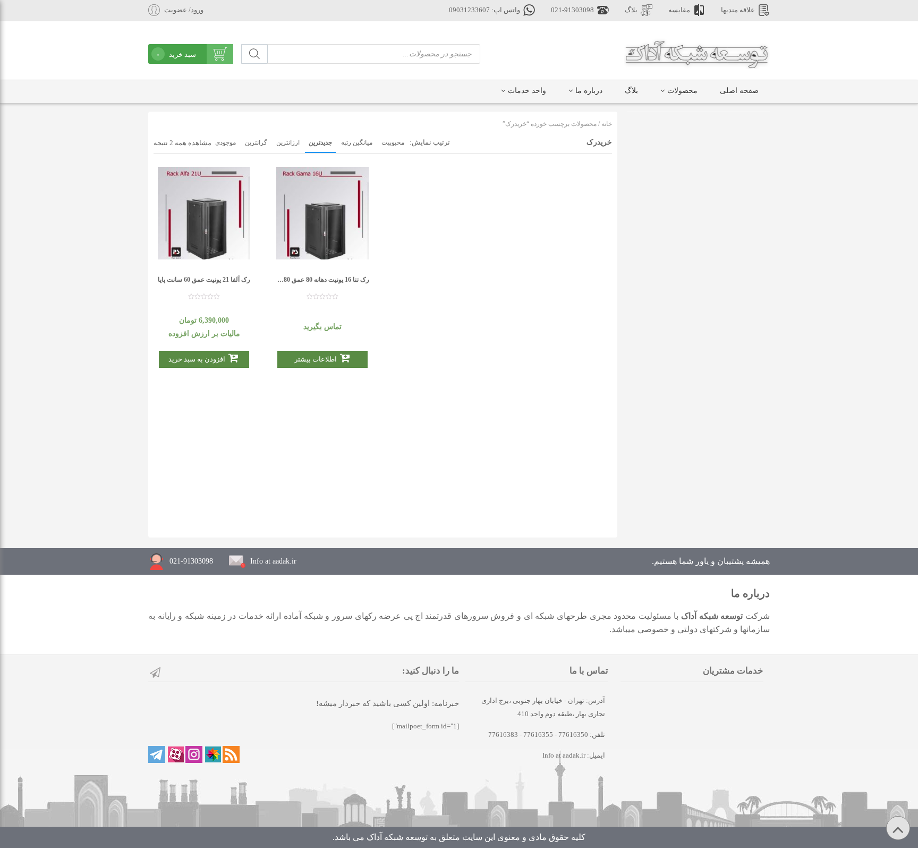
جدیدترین (320, 142)
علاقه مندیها (738, 10)
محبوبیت (392, 142)
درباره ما (588, 91)
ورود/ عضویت (183, 10)
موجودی (225, 142)
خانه (606, 124)
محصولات (682, 91)
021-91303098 (572, 10)
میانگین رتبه (356, 142)
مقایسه (679, 10)
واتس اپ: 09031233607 (484, 10)
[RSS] (231, 754)
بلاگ (631, 10)
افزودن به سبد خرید (196, 359)
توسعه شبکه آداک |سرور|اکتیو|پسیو (697, 53)
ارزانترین (288, 142)
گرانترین (256, 142)
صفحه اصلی (739, 91)
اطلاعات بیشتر (315, 359)
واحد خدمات (527, 91)
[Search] (254, 54)
